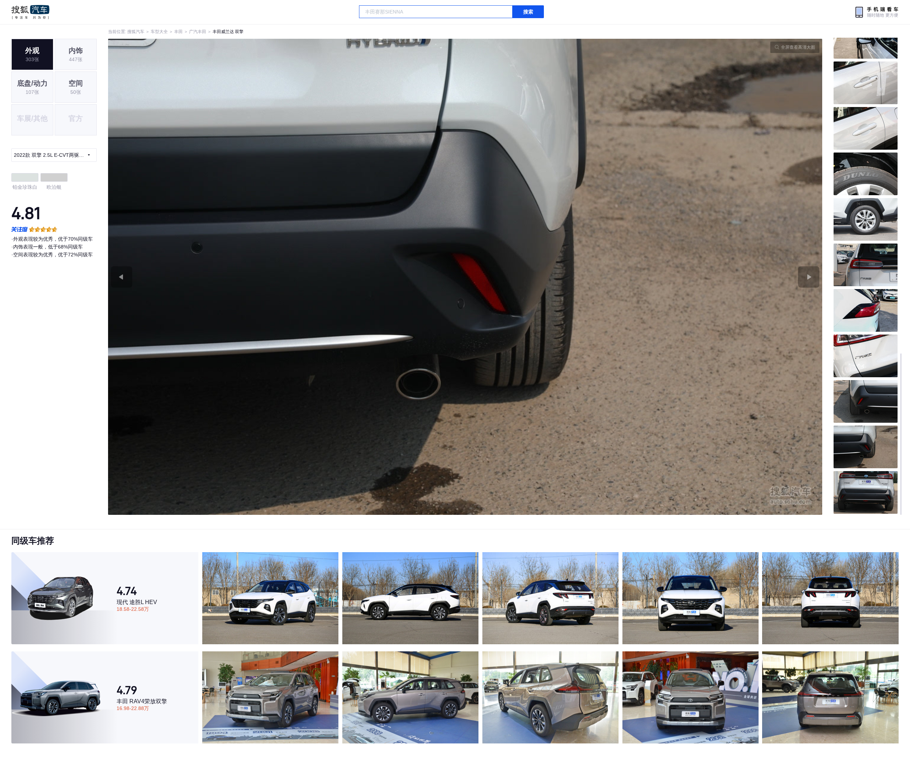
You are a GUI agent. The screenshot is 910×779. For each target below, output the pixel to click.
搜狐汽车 (30, 12)
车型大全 (159, 31)
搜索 (528, 12)
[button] (286, 277)
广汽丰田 (197, 31)
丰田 (178, 31)
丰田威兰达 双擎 (228, 31)
